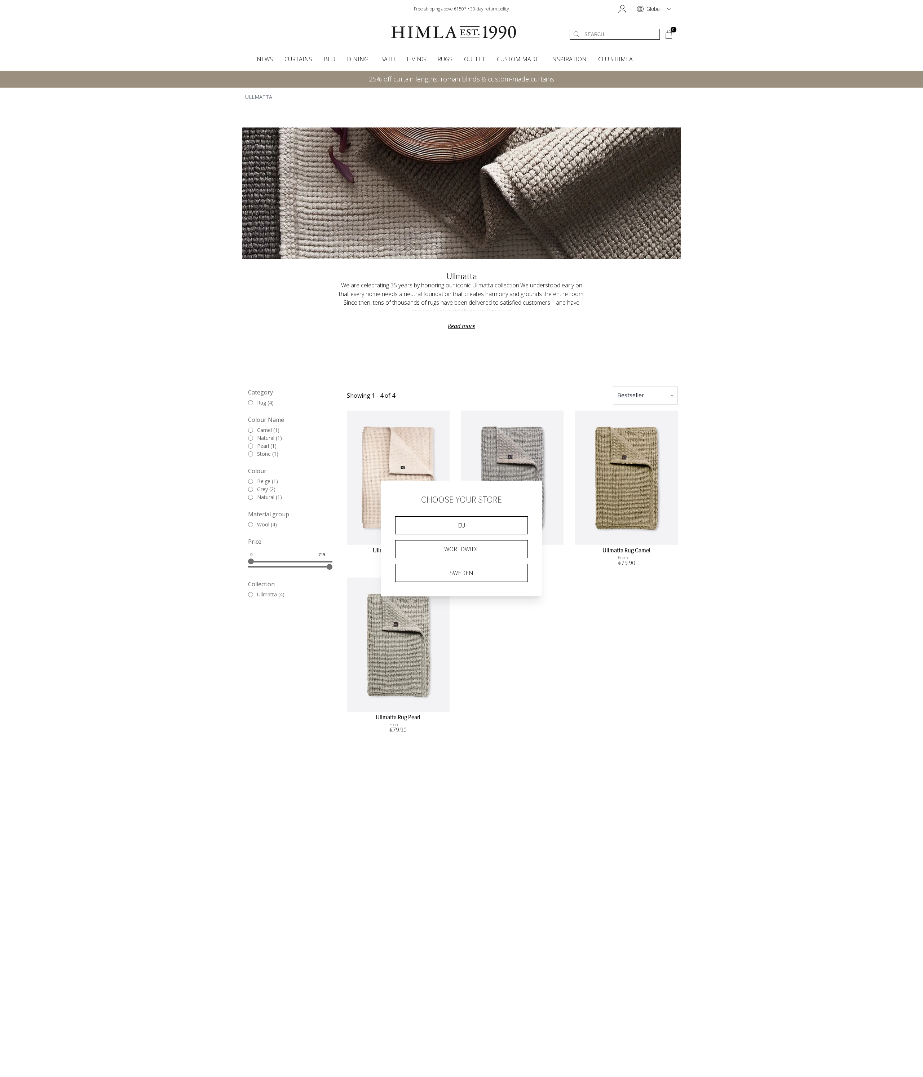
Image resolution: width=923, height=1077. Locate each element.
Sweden (461, 573)
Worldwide (461, 549)
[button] (622, 9)
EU (461, 525)
